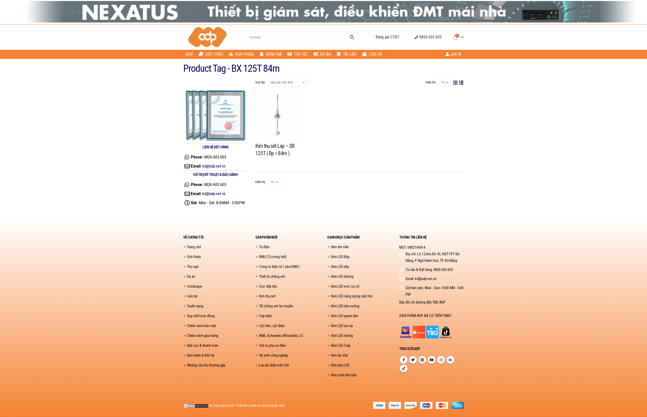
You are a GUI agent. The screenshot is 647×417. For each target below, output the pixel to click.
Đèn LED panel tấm (344, 316)
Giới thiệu (214, 54)
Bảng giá (274, 54)
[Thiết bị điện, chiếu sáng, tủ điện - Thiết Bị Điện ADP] (208, 37)
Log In (455, 54)
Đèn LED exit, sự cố (345, 286)
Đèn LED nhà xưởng (345, 306)
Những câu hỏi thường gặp (206, 365)
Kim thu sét (267, 296)
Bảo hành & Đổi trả (200, 355)
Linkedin (450, 360)
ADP (189, 54)
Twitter (413, 360)
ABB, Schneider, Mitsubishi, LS (281, 335)
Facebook (403, 360)
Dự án (325, 54)
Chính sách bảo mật (201, 325)
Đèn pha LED (340, 365)
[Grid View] (455, 82)
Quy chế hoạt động (201, 316)
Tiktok (403, 368)
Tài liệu (350, 54)
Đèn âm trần (340, 247)
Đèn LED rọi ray (342, 325)
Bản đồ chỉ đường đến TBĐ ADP (422, 302)
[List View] (461, 82)
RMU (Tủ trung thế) (273, 256)
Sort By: (260, 82)
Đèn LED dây (340, 266)
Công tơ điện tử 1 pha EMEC (279, 266)
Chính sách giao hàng (202, 335)
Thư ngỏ (193, 266)
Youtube (431, 360)
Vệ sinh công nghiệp (273, 355)
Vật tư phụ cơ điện (272, 345)
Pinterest (422, 360)
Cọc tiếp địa (268, 286)
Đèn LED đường (342, 276)
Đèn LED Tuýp (341, 345)
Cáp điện (265, 316)
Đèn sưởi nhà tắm (344, 375)
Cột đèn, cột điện (272, 325)
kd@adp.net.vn (213, 166)
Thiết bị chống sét (272, 276)
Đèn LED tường (342, 335)
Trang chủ (194, 247)
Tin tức (301, 54)
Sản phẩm (244, 54)
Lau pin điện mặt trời (274, 365)
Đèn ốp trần (339, 355)
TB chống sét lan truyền (276, 306)
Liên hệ (375, 54)
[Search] (352, 37)
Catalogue (194, 286)
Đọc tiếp (293, 100)
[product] (279, 115)
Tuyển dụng (195, 306)
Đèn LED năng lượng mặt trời (352, 296)
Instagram (441, 360)
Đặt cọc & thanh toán (202, 345)
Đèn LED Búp (340, 256)
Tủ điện (264, 247)
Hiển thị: (431, 82)
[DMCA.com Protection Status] (196, 405)
